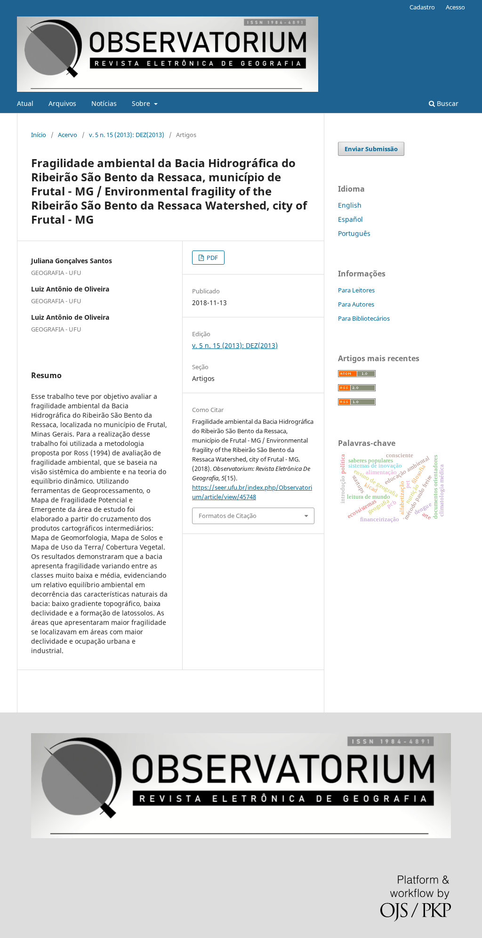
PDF (211, 257)
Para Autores (356, 304)
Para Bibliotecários (364, 318)
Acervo (67, 134)
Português (354, 233)
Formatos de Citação (228, 515)
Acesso (455, 7)
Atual (25, 103)
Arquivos (62, 103)
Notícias (104, 103)
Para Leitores (356, 290)
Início (38, 134)
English (350, 205)
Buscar (446, 103)
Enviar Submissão (371, 149)
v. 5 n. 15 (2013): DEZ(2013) (126, 134)
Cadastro (422, 7)
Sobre (142, 103)
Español (350, 219)
